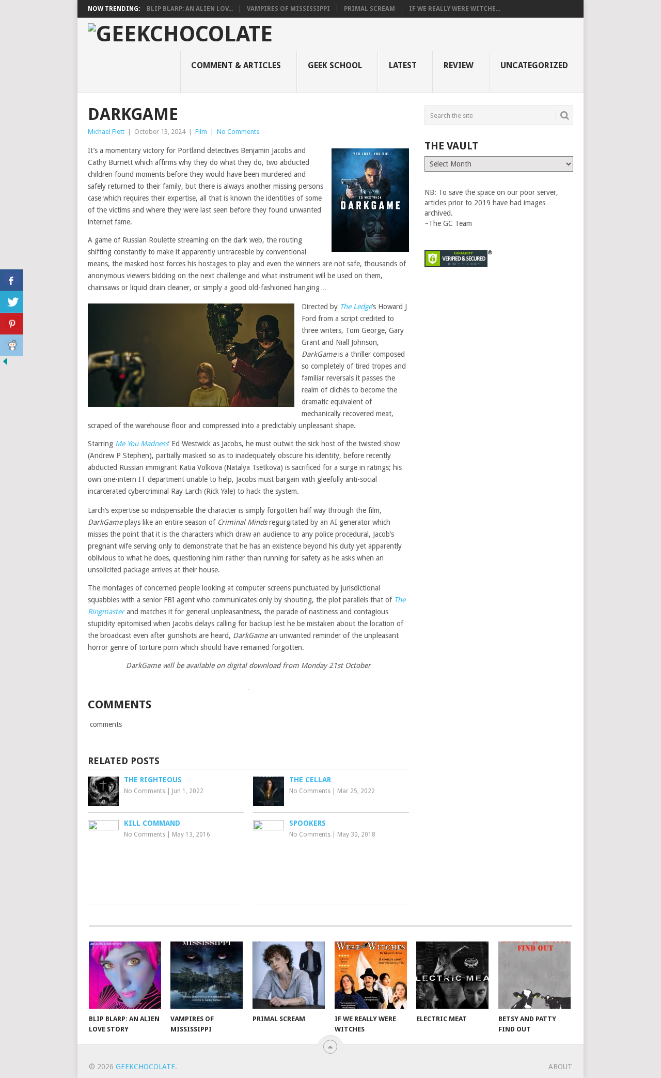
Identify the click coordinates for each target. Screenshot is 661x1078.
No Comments (238, 131)
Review (459, 65)
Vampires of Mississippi (288, 8)
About (560, 1066)
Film (201, 131)
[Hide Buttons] (5, 364)
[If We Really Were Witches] (371, 975)
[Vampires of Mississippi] (206, 975)
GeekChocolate (145, 1066)
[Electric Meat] (452, 975)
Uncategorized (534, 65)
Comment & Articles (236, 65)
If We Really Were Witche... (454, 8)
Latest (403, 65)
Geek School (335, 65)
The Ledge (356, 306)
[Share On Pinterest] (11, 324)
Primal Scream (369, 8)
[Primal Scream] (289, 975)
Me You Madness (141, 443)
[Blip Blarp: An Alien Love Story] (125, 975)
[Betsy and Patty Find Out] (534, 975)
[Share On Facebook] (11, 280)
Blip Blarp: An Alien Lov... (190, 8)
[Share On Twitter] (11, 302)
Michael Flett (106, 131)
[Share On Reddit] (11, 345)
